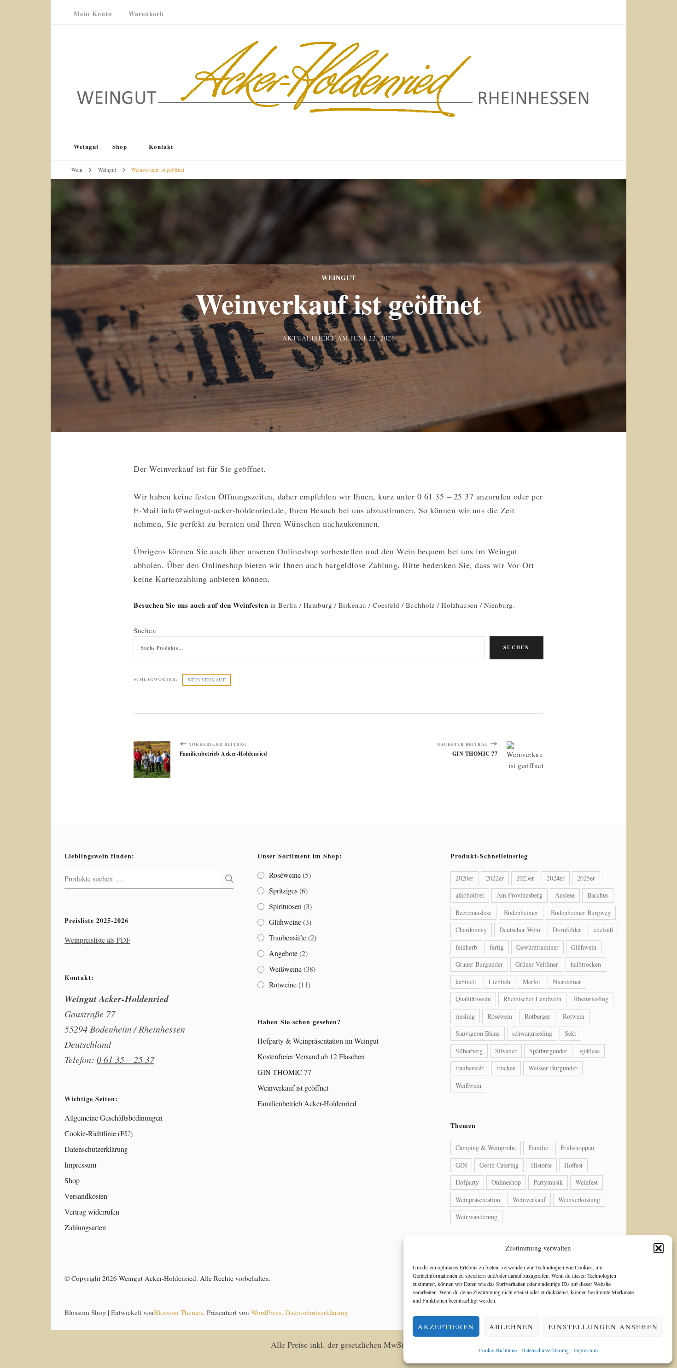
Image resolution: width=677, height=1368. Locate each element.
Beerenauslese (473, 912)
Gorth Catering (499, 1165)
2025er (586, 878)
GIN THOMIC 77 (284, 1072)
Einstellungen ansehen (603, 1326)
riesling (465, 1016)
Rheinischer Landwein (532, 998)
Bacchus (597, 895)
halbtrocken (586, 964)
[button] (658, 1248)
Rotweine (283, 984)
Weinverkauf (206, 679)
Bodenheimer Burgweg (581, 912)
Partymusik (548, 1182)
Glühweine (285, 922)
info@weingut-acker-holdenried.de (222, 510)
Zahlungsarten (85, 1227)
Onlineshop (297, 551)
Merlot (531, 981)
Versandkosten (85, 1196)
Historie (541, 1165)
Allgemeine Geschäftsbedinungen (113, 1117)
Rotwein (573, 1016)
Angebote (283, 953)
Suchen (145, 630)
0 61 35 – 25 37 (125, 1059)
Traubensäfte (287, 937)
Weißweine (285, 969)
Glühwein (583, 947)
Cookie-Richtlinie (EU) (98, 1133)
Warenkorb (146, 13)
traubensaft (469, 1067)
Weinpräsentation (477, 1199)
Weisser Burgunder (553, 1067)
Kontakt (161, 146)
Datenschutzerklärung (545, 1350)
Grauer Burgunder (479, 964)
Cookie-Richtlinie (498, 1350)
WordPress (266, 1312)
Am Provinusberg (519, 895)
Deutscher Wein (519, 929)
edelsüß (603, 929)
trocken (506, 1067)
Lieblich (499, 981)
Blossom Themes (178, 1312)
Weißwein (468, 1085)
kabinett (465, 981)
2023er (525, 878)
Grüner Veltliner (536, 964)
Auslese (565, 895)
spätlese (590, 1050)
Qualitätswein (473, 998)
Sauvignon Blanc (477, 1033)
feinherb (466, 947)
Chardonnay (471, 929)
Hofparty (467, 1182)
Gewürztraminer (537, 947)
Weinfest (586, 1182)
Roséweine (285, 875)
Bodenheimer (521, 912)
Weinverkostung (579, 1199)
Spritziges (283, 890)
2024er (556, 878)
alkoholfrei (469, 895)
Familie (538, 1147)
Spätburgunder (548, 1050)
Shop (119, 146)
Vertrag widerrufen (91, 1211)
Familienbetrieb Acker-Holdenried (306, 1103)
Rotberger (537, 1016)
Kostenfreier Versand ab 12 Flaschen (311, 1056)
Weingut (86, 146)
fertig (497, 947)
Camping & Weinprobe (485, 1147)
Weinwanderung (476, 1216)
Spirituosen (285, 906)
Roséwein (499, 1016)
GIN (461, 1165)
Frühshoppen (577, 1147)
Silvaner (506, 1050)
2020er (464, 878)
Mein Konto (93, 13)
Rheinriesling (591, 998)
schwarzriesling (532, 1033)
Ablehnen (511, 1326)
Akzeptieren (446, 1326)
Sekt (570, 1033)
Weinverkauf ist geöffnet (292, 1087)
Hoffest (573, 1165)
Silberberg (469, 1050)
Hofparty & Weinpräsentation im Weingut (318, 1040)
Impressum (585, 1350)
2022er (495, 878)
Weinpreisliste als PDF (97, 940)
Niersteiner (567, 981)
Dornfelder (567, 929)
